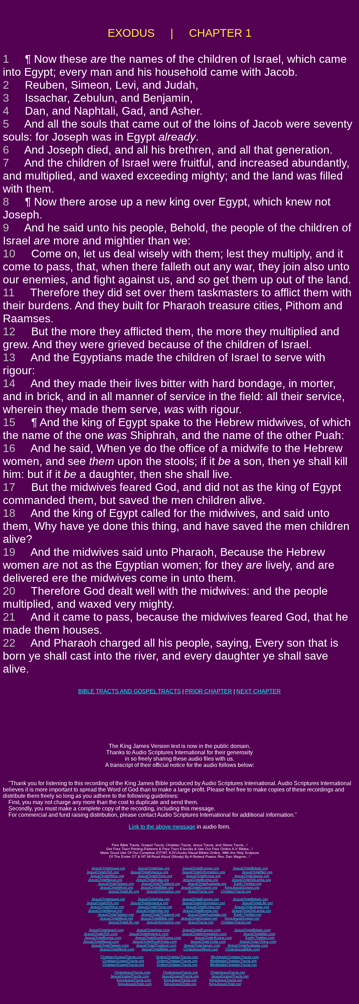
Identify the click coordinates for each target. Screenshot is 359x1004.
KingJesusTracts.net (225, 980)
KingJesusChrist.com (134, 984)
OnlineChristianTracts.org (177, 961)
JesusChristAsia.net (154, 899)
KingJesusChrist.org (180, 984)
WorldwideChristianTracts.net (233, 964)
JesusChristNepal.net (105, 910)
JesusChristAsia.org (154, 868)
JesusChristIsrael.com (106, 930)
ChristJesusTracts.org (180, 972)
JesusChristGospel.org (199, 887)
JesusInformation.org (164, 891)
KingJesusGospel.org (242, 887)
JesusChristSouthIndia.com (155, 941)
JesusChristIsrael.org (108, 868)
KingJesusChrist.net (225, 984)
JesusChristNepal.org (105, 880)
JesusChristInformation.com (204, 934)
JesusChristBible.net (157, 918)
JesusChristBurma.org (200, 880)
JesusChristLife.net (257, 903)
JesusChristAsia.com (153, 930)
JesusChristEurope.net (200, 899)
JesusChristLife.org (123, 891)
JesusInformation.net (164, 922)
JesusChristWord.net (116, 918)
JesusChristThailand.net (160, 914)
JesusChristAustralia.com (248, 945)
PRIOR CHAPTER (208, 691)
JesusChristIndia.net (152, 910)
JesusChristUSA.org (103, 872)
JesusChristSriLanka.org (251, 880)
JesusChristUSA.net (103, 903)
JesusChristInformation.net (203, 903)
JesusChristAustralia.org (207, 883)
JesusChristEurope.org (200, 868)
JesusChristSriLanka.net (251, 910)
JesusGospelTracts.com (129, 976)
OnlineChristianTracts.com (177, 957)
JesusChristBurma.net (200, 910)
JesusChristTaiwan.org (116, 883)
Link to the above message (162, 827)
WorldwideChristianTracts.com (235, 957)
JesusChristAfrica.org (107, 876)
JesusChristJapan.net (251, 907)
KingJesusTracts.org (180, 980)
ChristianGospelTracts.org (123, 961)
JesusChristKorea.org (203, 876)
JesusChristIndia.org (152, 880)
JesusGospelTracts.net (230, 976)
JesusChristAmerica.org (149, 872)
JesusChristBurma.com (102, 937)
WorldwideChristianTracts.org (233, 961)
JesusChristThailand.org (160, 883)
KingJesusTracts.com (134, 980)
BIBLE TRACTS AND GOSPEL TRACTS (129, 691)
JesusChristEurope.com (201, 930)
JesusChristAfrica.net (107, 907)
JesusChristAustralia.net (207, 914)
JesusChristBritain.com (252, 930)
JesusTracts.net (201, 922)
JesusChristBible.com (159, 949)
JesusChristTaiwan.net (116, 914)
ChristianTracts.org (236, 891)
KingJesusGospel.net (242, 918)
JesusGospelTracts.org (180, 976)
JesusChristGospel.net (199, 918)
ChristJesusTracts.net (227, 972)
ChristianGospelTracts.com (121, 957)
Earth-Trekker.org (248, 883)
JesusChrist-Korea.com (213, 937)
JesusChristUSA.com (100, 934)
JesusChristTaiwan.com (110, 945)
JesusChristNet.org (257, 872)
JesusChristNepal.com (101, 941)
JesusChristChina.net (155, 907)
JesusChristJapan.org (251, 876)
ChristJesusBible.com (242, 949)
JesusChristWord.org (116, 887)
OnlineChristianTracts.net (177, 964)
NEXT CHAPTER (258, 691)
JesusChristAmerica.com (148, 934)
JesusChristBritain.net (250, 899)
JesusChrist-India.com (208, 941)
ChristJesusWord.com (200, 949)
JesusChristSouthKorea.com (158, 937)
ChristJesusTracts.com (132, 972)
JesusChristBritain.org (250, 868)
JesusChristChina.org (155, 876)
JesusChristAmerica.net (149, 903)
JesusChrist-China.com (257, 941)
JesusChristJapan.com (202, 945)
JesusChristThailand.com (156, 945)
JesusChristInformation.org (203, 872)
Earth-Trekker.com (260, 937)
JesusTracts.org (201, 891)
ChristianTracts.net (236, 922)
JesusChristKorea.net (203, 907)
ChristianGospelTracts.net (123, 964)
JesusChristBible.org (157, 887)
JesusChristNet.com (259, 934)
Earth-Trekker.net (248, 914)
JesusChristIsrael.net (108, 899)
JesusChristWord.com (117, 949)
